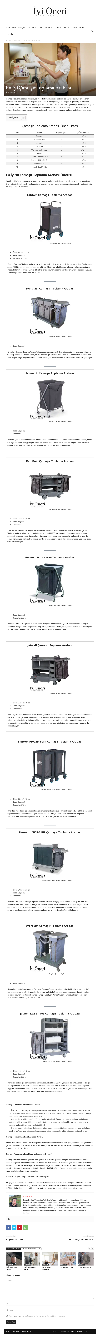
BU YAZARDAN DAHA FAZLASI (31, 1248)
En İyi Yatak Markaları (46, 1268)
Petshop (49, 28)
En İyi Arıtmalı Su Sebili (30, 1268)
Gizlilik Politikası (76, 1331)
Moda (58, 28)
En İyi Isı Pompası (84, 1267)
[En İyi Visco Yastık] (68, 1259)
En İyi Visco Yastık (66, 1267)
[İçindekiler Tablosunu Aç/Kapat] (22, 118)
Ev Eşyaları (24, 28)
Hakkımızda (65, 1331)
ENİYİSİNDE (55, 1331)
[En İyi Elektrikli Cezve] (14, 1259)
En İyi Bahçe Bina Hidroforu (81, 1239)
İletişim (10, 34)
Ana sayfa (8, 40)
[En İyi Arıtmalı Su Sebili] (32, 1259)
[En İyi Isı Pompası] (86, 1259)
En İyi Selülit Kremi (14, 1239)
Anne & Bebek (70, 28)
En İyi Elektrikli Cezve (11, 1268)
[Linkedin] (8, 1219)
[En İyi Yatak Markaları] (50, 1259)
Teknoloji (11, 28)
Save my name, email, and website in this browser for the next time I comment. (37, 1316)
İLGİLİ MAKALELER (13, 1248)
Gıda (81, 28)
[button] (92, 31)
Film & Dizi (37, 28)
